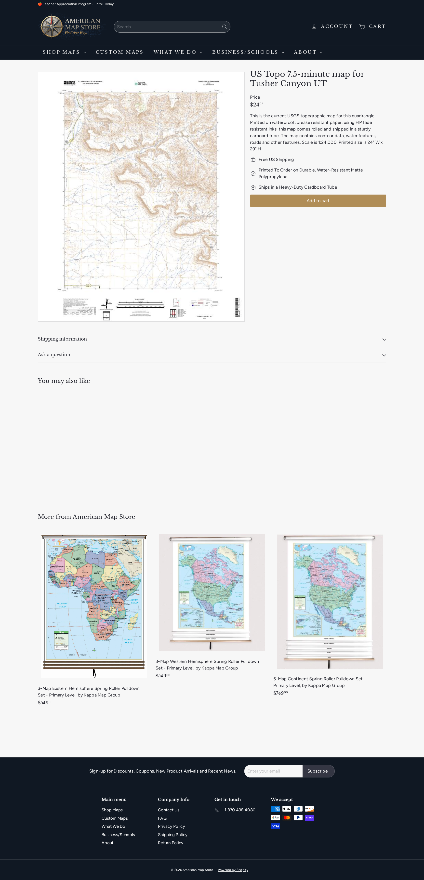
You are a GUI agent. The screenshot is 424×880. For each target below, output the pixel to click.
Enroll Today (104, 4)
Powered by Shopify (233, 870)
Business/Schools (246, 52)
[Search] (224, 27)
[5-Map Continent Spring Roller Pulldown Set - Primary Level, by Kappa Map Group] (329, 615)
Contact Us (169, 809)
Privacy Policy (171, 826)
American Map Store (104, 516)
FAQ (162, 818)
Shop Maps (62, 52)
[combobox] (172, 27)
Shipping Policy (172, 834)
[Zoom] (141, 196)
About (306, 52)
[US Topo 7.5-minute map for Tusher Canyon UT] (65, 445)
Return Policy (171, 842)
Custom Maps (120, 52)
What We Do (176, 52)
